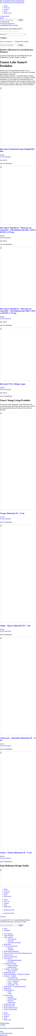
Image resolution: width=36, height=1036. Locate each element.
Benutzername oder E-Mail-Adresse (11, 29)
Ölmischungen (12, 999)
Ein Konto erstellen (12, 25)
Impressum (17, 922)
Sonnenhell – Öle (13, 985)
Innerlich (10, 948)
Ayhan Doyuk (12, 939)
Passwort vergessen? (6, 41)
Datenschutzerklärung (7, 922)
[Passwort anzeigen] (25, 34)
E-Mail (24, 922)
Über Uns (7, 891)
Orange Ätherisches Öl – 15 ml (12, 513)
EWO (9, 992)
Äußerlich (11, 949)
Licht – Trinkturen (13, 981)
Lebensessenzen (12, 978)
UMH (9, 993)
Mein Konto (7, 896)
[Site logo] (6, 1)
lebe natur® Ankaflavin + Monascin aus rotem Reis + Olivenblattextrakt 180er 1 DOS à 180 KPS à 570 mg (18, 311)
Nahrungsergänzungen (14, 960)
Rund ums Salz (12, 971)
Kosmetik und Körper (14, 942)
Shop (5, 894)
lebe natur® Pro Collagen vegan (12, 384)
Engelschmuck (12, 967)
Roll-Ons (10, 1000)
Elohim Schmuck (13, 965)
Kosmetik (11, 962)
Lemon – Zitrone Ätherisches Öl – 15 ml (15, 853)
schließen (3, 1025)
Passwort (3, 34)
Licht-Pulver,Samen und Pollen (17, 979)
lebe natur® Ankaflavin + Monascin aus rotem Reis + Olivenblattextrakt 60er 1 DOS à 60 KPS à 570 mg (18, 230)
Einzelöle (10, 997)
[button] (5, 157)
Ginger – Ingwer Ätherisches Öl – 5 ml (15, 626)
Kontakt (6, 893)
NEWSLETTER (9, 910)
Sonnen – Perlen (13, 983)
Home (6, 889)
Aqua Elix (11, 941)
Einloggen (3, 38)
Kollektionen (12, 1002)
